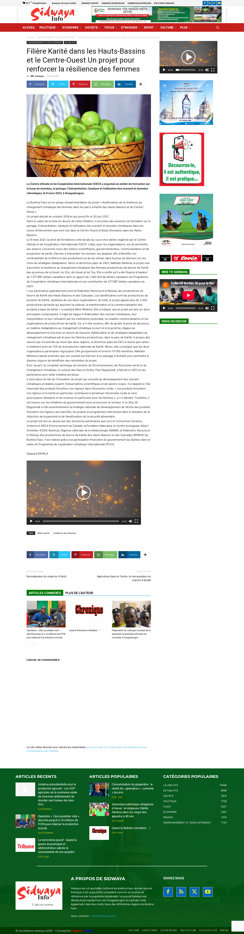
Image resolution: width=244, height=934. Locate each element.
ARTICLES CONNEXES (45, 593)
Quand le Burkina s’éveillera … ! (85, 630)
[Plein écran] (136, 521)
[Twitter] (214, 3)
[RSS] (209, 3)
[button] (217, 27)
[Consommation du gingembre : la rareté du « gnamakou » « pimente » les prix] (99, 789)
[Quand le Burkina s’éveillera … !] (88, 614)
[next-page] (34, 644)
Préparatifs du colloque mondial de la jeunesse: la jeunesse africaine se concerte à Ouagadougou (131, 634)
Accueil (30, 37)
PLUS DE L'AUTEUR (79, 593)
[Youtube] (219, 3)
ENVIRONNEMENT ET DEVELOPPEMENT (56, 37)
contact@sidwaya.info (103, 916)
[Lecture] (31, 521)
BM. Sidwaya (37, 76)
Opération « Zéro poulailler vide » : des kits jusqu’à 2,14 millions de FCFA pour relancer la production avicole (46, 634)
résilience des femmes (64, 533)
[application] (84, 493)
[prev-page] (29, 644)
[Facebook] (204, 3)
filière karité (43, 533)
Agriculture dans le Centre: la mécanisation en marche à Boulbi (124, 578)
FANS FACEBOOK (174, 321)
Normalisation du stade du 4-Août (46, 576)
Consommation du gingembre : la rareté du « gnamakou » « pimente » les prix (133, 788)
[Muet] (130, 521)
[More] (141, 84)
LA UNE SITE (70, 42)
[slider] (81, 521)
